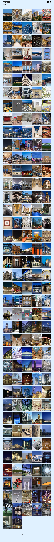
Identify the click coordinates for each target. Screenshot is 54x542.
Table (40, 2)
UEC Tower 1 (15, 413)
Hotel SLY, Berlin (25, 35)
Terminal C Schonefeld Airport (46, 310)
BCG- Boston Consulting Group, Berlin (36, 479)
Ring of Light (35, 231)
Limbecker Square (35, 322)
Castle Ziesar (15, 361)
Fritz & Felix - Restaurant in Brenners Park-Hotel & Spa (7, 154)
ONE (33, 35)
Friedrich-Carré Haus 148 (27, 439)
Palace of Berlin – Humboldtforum (35, 88)
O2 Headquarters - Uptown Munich (37, 362)
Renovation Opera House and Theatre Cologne (6, 140)
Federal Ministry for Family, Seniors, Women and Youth (26, 323)
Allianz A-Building (16, 426)
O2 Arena (24, 348)
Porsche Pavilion (25, 283)
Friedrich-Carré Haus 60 (36, 439)
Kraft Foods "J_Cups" (6, 478)
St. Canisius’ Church (26, 452)
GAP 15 (44, 374)
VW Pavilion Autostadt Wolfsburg (46, 453)
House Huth (14, 387)
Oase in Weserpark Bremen (47, 491)
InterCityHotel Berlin (46, 244)
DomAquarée (5, 413)
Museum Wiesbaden (6, 270)
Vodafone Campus (5, 296)
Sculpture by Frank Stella (17, 478)
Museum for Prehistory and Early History (47, 401)
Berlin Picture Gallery (46, 439)
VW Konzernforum (15, 504)
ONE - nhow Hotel (45, 35)
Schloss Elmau (45, 348)
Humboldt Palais (35, 244)
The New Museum (15, 335)
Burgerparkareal (15, 231)
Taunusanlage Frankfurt (16, 400)
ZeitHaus (34, 309)
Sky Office (24, 387)
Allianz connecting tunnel (27, 478)
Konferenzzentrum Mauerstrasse (45, 49)
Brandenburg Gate (15, 439)
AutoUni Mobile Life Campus (16, 375)
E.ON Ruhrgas (35, 374)
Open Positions (21, 539)
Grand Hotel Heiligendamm (47, 413)
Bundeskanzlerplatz (6, 35)
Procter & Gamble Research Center (5, 505)
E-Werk (24, 374)
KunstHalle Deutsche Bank (17, 257)
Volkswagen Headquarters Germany (17, 166)
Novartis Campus (25, 335)
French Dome (35, 413)
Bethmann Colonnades (16, 322)
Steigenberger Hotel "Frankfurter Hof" (6, 375)
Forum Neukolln (25, 491)
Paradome (4, 22)
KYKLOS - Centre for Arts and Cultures (7, 10)
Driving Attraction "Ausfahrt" (26, 244)
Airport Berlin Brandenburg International (37, 271)
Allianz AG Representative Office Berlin (47, 479)
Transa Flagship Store (46, 283)
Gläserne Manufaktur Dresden (6, 453)
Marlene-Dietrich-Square (17, 283)
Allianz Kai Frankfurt (46, 426)
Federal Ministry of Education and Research (6, 231)
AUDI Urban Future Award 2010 (26, 310)
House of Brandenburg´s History (46, 62)
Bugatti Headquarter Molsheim (26, 466)
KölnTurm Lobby (5, 257)
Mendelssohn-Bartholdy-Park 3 (6, 336)
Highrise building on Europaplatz (16, 36)
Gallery (37, 2)
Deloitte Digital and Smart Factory (36, 23)
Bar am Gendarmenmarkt (6, 465)
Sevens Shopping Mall (46, 296)
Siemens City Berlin (46, 504)
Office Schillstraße (36, 465)
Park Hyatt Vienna (45, 231)
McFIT (24, 257)
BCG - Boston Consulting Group (6, 440)
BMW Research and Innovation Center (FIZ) (26, 401)
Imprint (42, 539)
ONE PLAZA (44, 22)
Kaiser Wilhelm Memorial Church (46, 192)
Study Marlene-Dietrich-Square (16, 310)
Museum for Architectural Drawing (46, 258)
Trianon (4, 244)
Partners (43, 2)
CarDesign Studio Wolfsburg (45, 388)
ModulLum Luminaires (36, 426)
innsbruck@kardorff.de (35, 537)
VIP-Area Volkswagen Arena (46, 140)
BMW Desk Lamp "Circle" (16, 491)
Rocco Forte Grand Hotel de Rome (46, 362)
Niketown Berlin (35, 491)
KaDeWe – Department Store (36, 401)
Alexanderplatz (25, 361)
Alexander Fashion (25, 426)
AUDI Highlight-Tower (16, 270)
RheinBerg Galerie (36, 335)
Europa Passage (35, 348)
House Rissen (45, 270)
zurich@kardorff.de (48, 537)
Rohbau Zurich (35, 283)
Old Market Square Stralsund (16, 244)
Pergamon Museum (25, 504)
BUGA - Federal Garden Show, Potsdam (16, 466)
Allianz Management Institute (6, 492)
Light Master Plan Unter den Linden (16, 453)
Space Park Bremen (6, 426)
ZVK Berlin (4, 517)
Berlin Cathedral (35, 387)
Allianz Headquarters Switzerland (36, 218)
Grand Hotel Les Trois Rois (46, 10)
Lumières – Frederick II (6, 283)
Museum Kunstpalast (26, 296)
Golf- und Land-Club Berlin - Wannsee (16, 23)
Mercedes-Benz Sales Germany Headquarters (36, 258)
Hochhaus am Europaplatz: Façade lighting (27, 23)
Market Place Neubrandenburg (45, 323)
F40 (13, 296)
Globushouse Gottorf (6, 387)
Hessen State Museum (26, 231)
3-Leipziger (5, 348)
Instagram (28, 539)
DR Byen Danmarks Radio (26, 413)
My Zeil (14, 348)
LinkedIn (35, 539)
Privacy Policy (49, 539)
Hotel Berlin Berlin (46, 335)
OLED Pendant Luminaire (36, 296)
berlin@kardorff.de (22, 537)
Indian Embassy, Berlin (46, 465)
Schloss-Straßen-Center (6, 361)
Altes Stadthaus (5, 322)
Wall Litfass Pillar (36, 504)
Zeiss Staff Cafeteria (26, 270)
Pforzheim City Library (36, 452)
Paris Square (5, 400)
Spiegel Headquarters (6, 309)
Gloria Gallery (15, 517)
